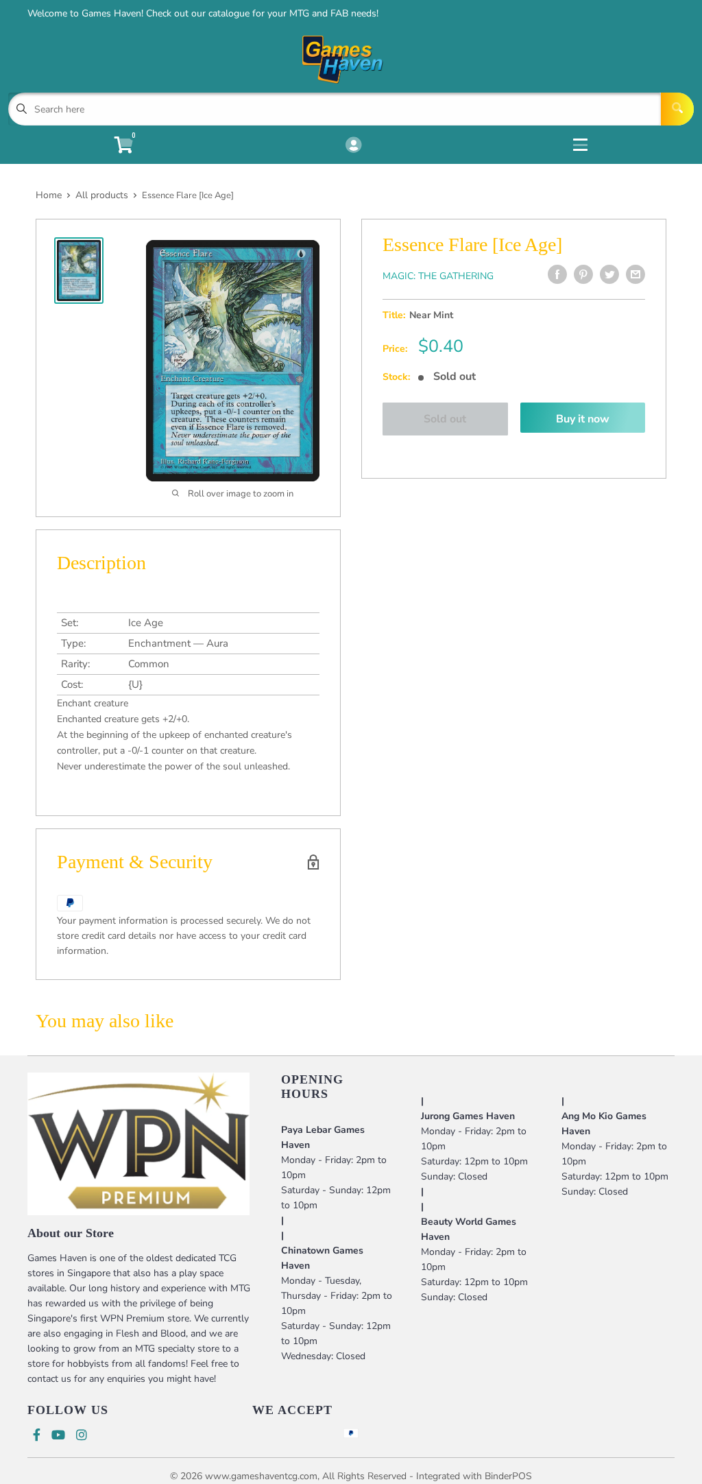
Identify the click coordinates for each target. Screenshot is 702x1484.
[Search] (677, 109)
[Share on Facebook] (557, 274)
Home (49, 195)
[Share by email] (635, 274)
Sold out (445, 419)
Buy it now (582, 419)
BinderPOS (508, 1476)
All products (101, 195)
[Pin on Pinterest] (583, 274)
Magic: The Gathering (438, 276)
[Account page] (353, 146)
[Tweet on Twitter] (609, 274)
